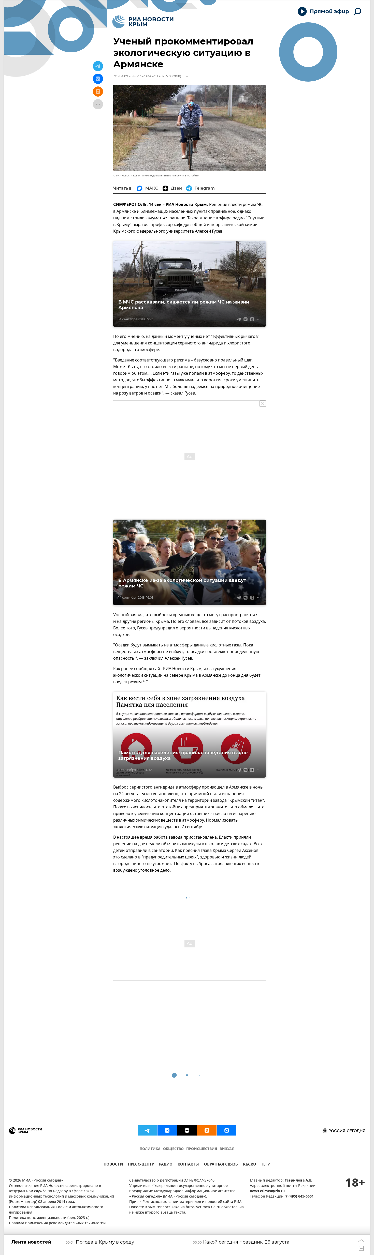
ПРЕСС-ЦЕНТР (141, 1165)
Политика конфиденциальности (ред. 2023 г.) (49, 1218)
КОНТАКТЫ (188, 1165)
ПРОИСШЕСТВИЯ (201, 1149)
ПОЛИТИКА (150, 1149)
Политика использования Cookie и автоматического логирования (56, 1210)
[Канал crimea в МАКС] (226, 1130)
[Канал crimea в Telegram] (147, 1130)
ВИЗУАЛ (227, 1149)
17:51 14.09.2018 (124, 76)
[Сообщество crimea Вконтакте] (167, 1130)
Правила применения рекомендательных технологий (57, 1223)
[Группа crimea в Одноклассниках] (207, 1130)
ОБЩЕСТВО (173, 1149)
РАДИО (165, 1165)
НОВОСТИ (113, 1165)
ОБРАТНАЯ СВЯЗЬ (221, 1165)
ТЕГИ (265, 1165)
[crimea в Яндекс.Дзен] (187, 1130)
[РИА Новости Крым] (143, 21)
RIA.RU (249, 1165)
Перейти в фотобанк (186, 175)
